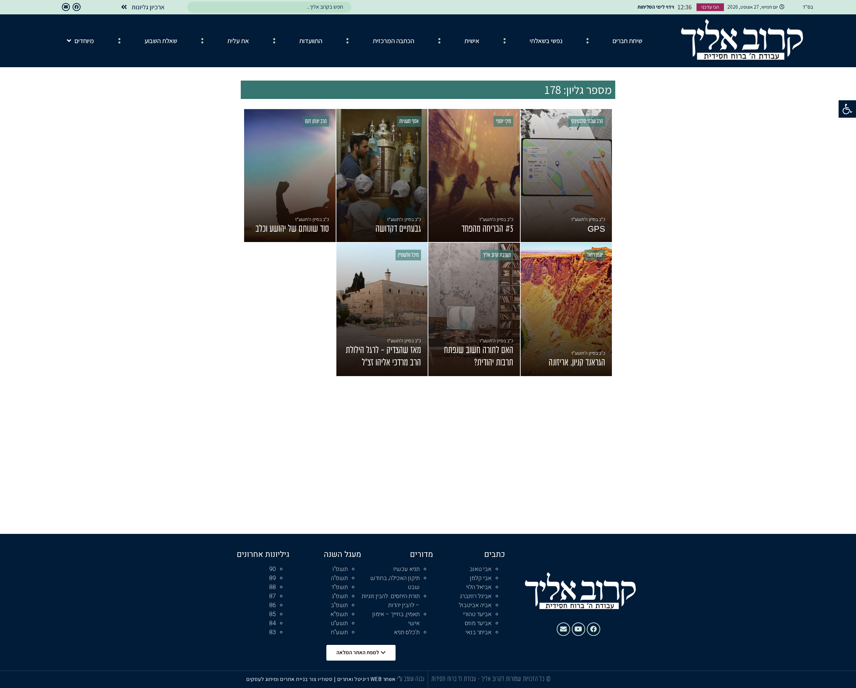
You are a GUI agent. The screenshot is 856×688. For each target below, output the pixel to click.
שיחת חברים (627, 40)
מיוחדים (84, 40)
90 (272, 569)
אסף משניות (409, 121)
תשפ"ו (340, 569)
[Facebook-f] (77, 7)
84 (272, 623)
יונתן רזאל (595, 255)
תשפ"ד (339, 587)
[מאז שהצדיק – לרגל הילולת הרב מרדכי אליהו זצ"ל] (382, 309)
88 (272, 587)
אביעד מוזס (478, 623)
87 (272, 596)
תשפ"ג (340, 596)
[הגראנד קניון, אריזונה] (566, 309)
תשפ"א (339, 614)
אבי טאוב (480, 569)
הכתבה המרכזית (393, 40)
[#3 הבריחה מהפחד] (474, 175)
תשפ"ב (339, 605)
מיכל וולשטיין (408, 255)
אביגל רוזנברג (476, 596)
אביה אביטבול (475, 605)
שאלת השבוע (160, 40)
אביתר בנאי (478, 632)
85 (272, 614)
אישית (471, 40)
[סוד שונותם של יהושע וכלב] (290, 175)
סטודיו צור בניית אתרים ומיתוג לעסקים (289, 679)
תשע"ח (339, 632)
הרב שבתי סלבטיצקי (587, 121)
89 (272, 578)
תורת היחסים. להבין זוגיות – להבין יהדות (391, 601)
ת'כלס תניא (407, 632)
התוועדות (310, 40)
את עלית (238, 40)
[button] (847, 109)
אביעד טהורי (477, 614)
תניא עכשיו (406, 569)
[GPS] (566, 175)
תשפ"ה (339, 578)
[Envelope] (66, 7)
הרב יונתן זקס (316, 121)
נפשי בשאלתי (546, 40)
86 (272, 605)
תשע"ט (339, 623)
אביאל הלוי (479, 587)
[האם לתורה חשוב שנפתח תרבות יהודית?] (474, 309)
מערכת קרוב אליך (497, 255)
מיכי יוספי (503, 121)
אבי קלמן (481, 578)
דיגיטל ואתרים (353, 679)
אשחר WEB (383, 679)
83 (272, 632)
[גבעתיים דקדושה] (382, 175)
